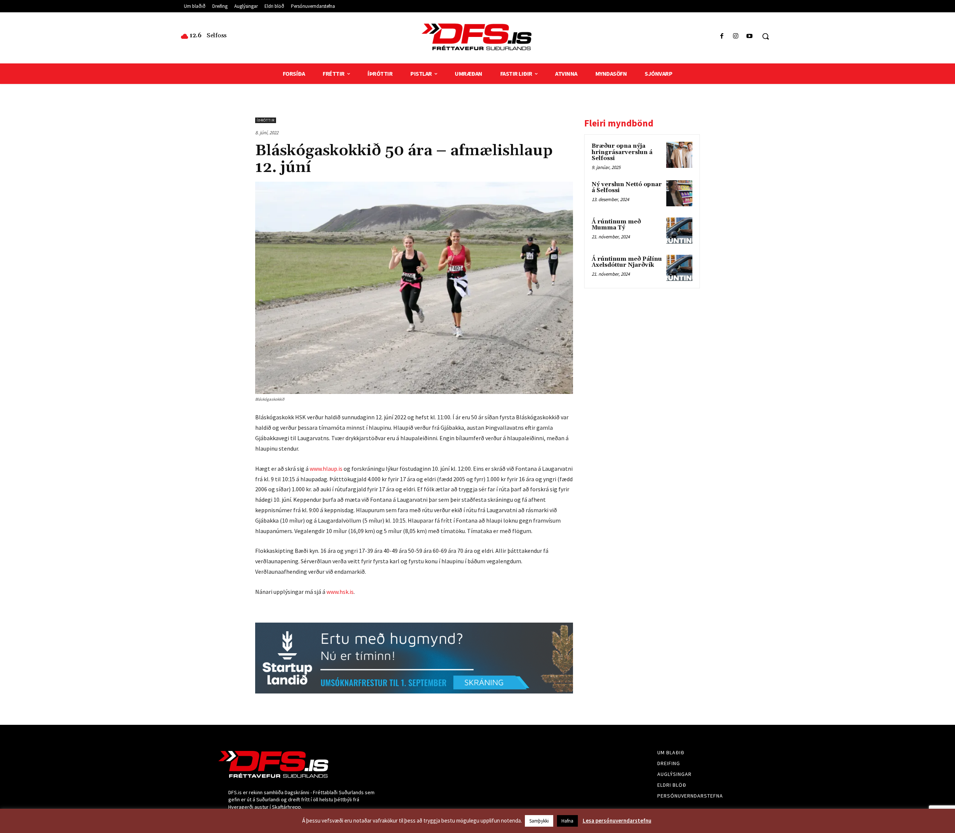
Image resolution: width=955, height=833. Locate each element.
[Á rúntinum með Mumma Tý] (679, 230)
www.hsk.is (340, 591)
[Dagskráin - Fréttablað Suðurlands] (477, 37)
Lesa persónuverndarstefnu (617, 820)
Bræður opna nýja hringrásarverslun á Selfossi (622, 152)
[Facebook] (722, 36)
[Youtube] (750, 36)
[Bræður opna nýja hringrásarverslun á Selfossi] (679, 155)
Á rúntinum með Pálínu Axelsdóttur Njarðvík (627, 262)
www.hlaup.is (326, 468)
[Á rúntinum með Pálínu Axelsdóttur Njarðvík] (679, 268)
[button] (765, 36)
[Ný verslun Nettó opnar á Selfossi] (679, 193)
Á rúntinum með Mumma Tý (616, 225)
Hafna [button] (567, 821)
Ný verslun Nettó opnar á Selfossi (627, 187)
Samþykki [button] (539, 821)
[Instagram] (736, 36)
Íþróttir (266, 120)
